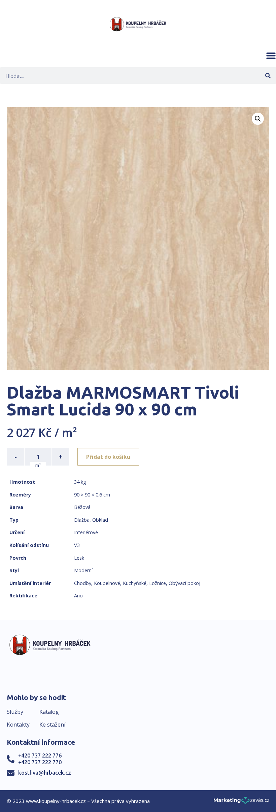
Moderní (83, 570)
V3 (77, 545)
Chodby (82, 583)
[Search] (268, 75)
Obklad (100, 520)
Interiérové (86, 532)
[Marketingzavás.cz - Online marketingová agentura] (241, 802)
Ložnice (157, 583)
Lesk (79, 558)
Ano (78, 595)
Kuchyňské (134, 583)
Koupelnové (107, 583)
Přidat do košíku (108, 456)
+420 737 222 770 (40, 762)
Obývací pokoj (184, 583)
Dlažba (82, 520)
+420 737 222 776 (40, 755)
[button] (271, 55)
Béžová (82, 507)
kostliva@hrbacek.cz (44, 773)
